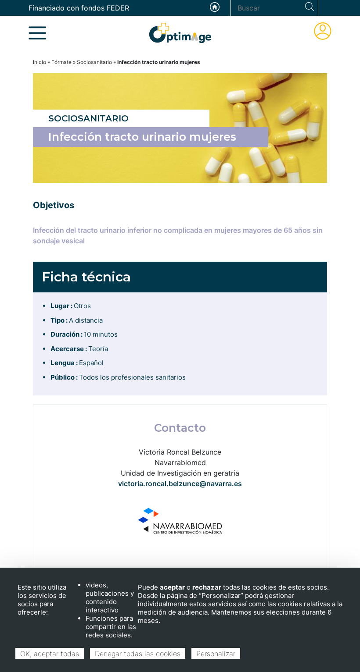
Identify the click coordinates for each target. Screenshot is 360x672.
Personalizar (215, 653)
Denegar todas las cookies (137, 653)
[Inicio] (180, 32)
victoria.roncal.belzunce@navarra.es (180, 483)
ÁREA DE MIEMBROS (322, 31)
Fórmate (61, 62)
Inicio (39, 62)
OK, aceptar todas (49, 653)
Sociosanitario (94, 62)
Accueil (215, 7)
